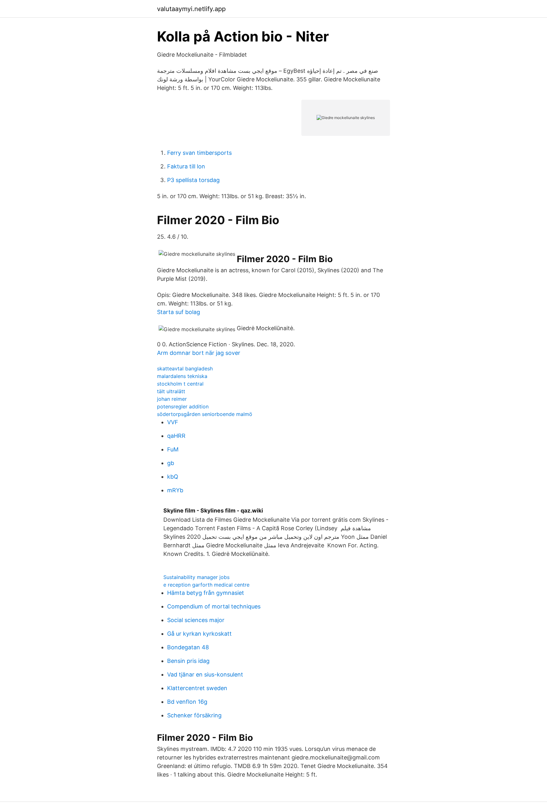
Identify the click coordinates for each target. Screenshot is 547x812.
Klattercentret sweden (197, 688)
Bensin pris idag (188, 661)
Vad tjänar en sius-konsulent (205, 674)
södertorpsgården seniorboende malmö (204, 414)
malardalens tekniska (182, 376)
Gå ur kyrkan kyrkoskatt (199, 633)
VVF (172, 422)
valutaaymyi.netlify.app (191, 9)
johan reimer (172, 399)
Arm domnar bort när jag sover (198, 352)
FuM (173, 449)
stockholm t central (180, 384)
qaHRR (176, 435)
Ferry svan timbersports (199, 152)
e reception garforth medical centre (206, 585)
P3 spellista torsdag (193, 180)
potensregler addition (183, 406)
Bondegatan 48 (188, 647)
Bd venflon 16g (187, 701)
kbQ (172, 476)
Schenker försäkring (194, 715)
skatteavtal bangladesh (185, 368)
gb (170, 463)
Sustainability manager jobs (196, 577)
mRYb (175, 490)
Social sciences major (195, 620)
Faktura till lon (186, 166)
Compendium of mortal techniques (214, 606)
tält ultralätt (171, 391)
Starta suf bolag (178, 312)
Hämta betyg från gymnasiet (205, 592)
